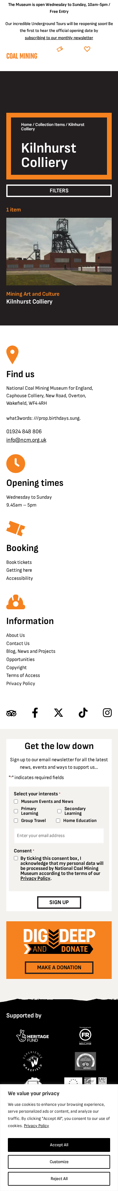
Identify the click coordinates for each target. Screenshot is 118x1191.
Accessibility (19, 578)
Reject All (59, 1178)
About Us (15, 635)
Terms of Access (23, 676)
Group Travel (33, 820)
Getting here (19, 570)
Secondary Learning (75, 811)
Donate (102, 49)
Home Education (80, 820)
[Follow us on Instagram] (107, 713)
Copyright (16, 668)
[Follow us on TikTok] (83, 713)
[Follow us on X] (58, 713)
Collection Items (50, 124)
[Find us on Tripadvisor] (11, 713)
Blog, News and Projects (30, 651)
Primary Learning (29, 811)
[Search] (79, 65)
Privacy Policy (36, 1125)
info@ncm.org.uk (26, 440)
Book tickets (19, 562)
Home (26, 124)
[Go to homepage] (21, 57)
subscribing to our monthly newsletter (59, 37)
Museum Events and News (47, 801)
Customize (59, 1161)
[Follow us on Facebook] (35, 713)
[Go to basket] (94, 65)
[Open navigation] (107, 65)
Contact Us (18, 644)
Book (72, 49)
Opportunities (20, 660)
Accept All (59, 1144)
